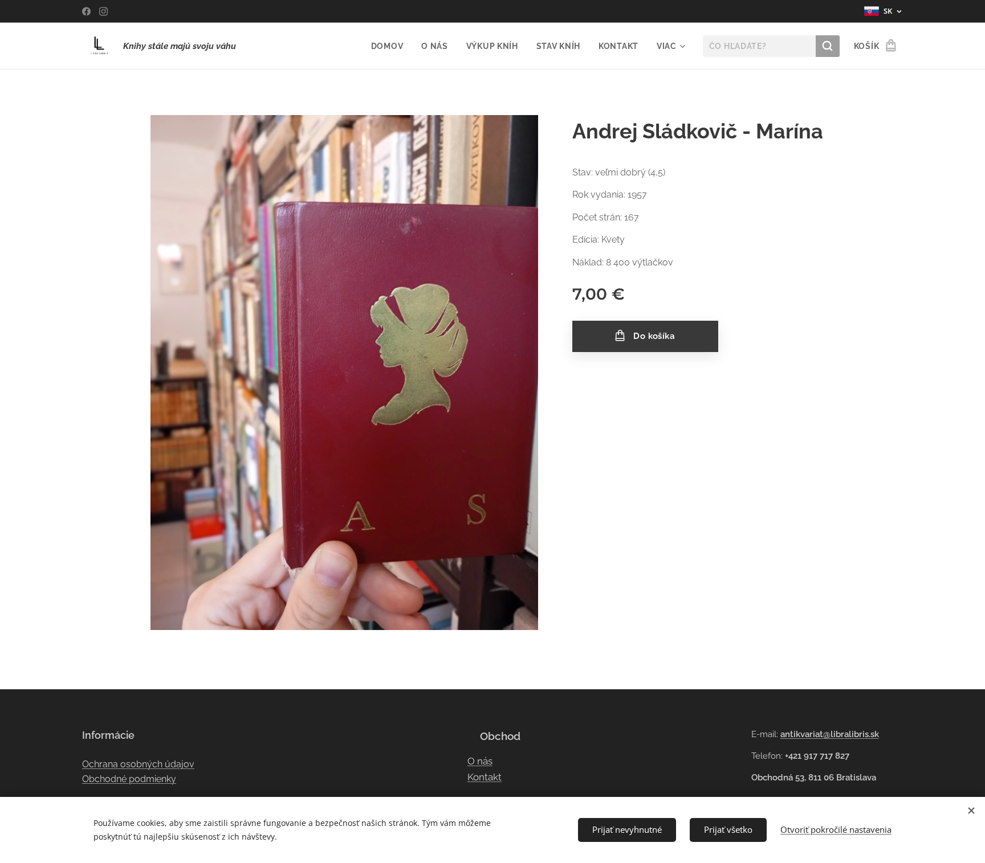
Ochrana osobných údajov (138, 764)
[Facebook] (86, 11)
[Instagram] (103, 11)
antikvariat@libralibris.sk (829, 734)
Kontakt (484, 777)
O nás (479, 761)
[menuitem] (390, 46)
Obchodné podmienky (129, 779)
